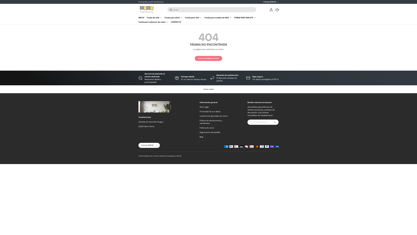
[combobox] (211, 9)
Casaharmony (148, 156)
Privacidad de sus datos (210, 111)
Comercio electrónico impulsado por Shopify (167, 156)
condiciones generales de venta (213, 116)
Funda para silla (192, 17)
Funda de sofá (153, 17)
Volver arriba (208, 89)
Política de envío (207, 128)
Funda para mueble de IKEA (216, 17)
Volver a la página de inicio (208, 58)
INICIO (141, 17)
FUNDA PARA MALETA (243, 17)
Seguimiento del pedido (210, 132)
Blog (201, 137)
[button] (277, 9)
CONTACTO (176, 22)
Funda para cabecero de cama (151, 22)
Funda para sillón (172, 17)
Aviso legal (204, 107)
